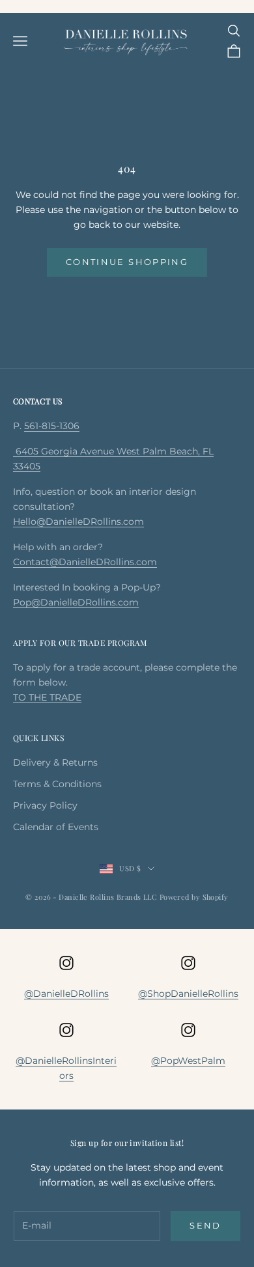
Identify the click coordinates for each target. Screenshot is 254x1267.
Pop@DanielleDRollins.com (76, 602)
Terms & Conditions (57, 784)
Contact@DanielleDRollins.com (85, 562)
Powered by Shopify (194, 897)
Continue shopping (127, 262)
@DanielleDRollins (66, 993)
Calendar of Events (55, 827)
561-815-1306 (51, 426)
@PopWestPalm (188, 1060)
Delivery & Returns (55, 762)
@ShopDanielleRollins (188, 993)
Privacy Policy (45, 805)
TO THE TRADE (47, 697)
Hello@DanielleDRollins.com (78, 521)
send (205, 1225)
